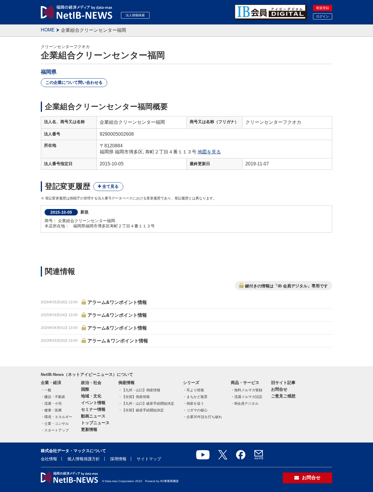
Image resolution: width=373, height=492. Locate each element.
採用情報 (118, 458)
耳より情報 (195, 390)
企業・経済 (51, 382)
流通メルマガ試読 (248, 397)
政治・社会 (91, 382)
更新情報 (89, 429)
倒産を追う (195, 403)
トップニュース (95, 422)
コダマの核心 (196, 410)
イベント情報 (93, 402)
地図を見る (209, 151)
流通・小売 (53, 403)
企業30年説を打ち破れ (204, 417)
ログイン (322, 16)
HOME (48, 29)
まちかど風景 (196, 397)
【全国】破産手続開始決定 (143, 410)
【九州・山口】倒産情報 (141, 390)
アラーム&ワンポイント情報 (117, 302)
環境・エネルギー (58, 417)
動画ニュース (93, 416)
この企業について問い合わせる (74, 82)
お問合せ (279, 389)
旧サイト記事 (283, 382)
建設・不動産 (54, 397)
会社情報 (49, 458)
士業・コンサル (56, 424)
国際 (85, 389)
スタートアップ (56, 430)
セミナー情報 (93, 409)
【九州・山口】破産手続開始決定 (148, 403)
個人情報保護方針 (83, 458)
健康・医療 (53, 410)
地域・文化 (91, 396)
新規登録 (322, 8)
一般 (47, 390)
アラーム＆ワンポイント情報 (117, 340)
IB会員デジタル (246, 403)
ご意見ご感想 (283, 396)
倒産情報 (126, 382)
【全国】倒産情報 (136, 397)
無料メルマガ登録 (248, 390)
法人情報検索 (135, 15)
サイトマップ (149, 458)
